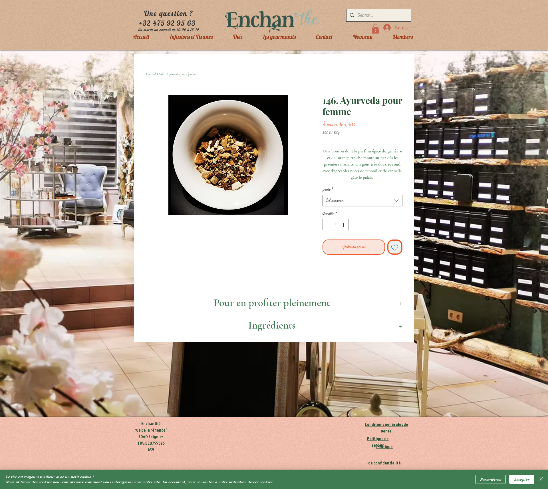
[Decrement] (327, 224)
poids (328, 189)
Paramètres (490, 479)
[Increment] (344, 224)
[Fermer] (541, 479)
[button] (375, 28)
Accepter (521, 479)
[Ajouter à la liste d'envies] (395, 247)
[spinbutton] (335, 224)
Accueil (151, 74)
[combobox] (362, 200)
